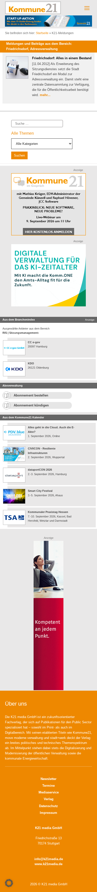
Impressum (48, 813)
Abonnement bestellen (31, 395)
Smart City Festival (40, 490)
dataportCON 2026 (40, 469)
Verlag (48, 799)
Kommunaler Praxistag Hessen (48, 511)
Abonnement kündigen (31, 405)
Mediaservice (49, 792)
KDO (31, 363)
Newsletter (48, 779)
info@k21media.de (48, 859)
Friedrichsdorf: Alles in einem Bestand (62, 58)
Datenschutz (48, 806)
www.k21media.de (48, 864)
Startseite (42, 33)
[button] (9, 883)
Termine (48, 785)
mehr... (45, 95)
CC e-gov (34, 342)
